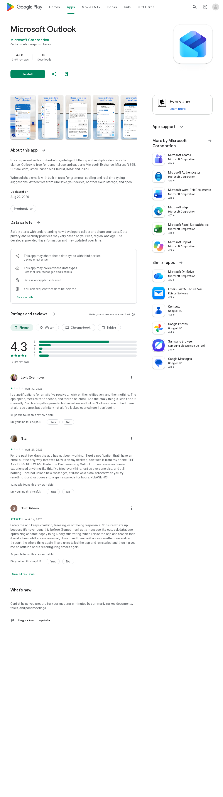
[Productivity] (23, 208)
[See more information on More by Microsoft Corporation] (210, 140)
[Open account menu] (215, 7)
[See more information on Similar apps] (181, 262)
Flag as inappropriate (30, 620)
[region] (79, 57)
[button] (22, 117)
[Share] (54, 74)
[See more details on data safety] (25, 297)
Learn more (178, 109)
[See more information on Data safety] (38, 222)
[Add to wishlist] (66, 74)
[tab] (54, 7)
